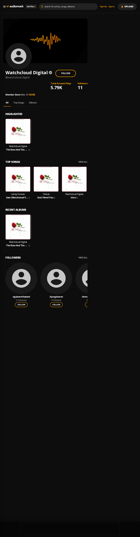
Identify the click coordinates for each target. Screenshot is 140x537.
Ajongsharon (56, 296)
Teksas (46, 194)
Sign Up (103, 6)
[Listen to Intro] (74, 179)
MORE (32, 94)
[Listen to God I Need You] (46, 179)
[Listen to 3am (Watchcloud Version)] (17, 179)
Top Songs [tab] (18, 102)
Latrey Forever (18, 194)
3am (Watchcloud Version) (17, 197)
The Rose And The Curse (17, 149)
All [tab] (7, 102)
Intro (73, 197)
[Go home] (14, 7)
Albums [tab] (33, 102)
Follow (65, 73)
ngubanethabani (21, 296)
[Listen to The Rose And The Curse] (17, 131)
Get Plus (31, 6)
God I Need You (45, 197)
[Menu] (4, 6)
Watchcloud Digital (18, 146)
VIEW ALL (83, 161)
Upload (129, 6)
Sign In (111, 6)
